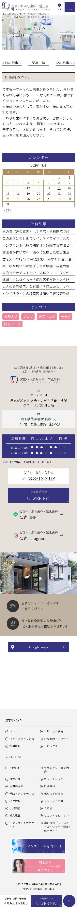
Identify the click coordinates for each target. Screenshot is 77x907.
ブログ (28, 316)
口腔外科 (49, 786)
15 (59, 188)
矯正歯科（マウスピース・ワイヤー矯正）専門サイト (57, 827)
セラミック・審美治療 (56, 769)
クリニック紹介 (53, 731)
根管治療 (15, 779)
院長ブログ (12, 324)
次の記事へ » (65, 62)
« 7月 (7, 210)
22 (59, 193)
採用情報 (15, 746)
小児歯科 (15, 801)
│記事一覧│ (38, 62)
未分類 (66, 316)
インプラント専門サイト (21, 825)
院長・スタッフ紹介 (21, 739)
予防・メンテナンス (21, 793)
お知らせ (11, 316)
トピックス (51, 746)
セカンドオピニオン (56, 815)
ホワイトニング (53, 779)
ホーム (13, 731)
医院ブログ (46, 316)
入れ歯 (48, 808)
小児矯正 (15, 808)
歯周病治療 (16, 786)
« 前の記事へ (12, 62)
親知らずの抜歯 (53, 793)
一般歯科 (15, 768)
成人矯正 (15, 815)
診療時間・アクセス (56, 739)
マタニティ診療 (53, 801)
